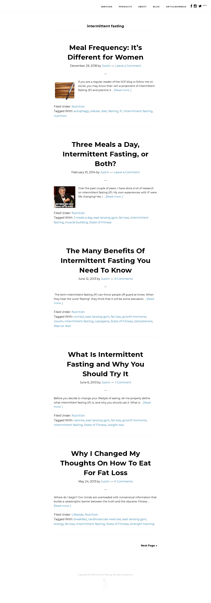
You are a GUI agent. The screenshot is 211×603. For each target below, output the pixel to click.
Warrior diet (62, 326)
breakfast (80, 519)
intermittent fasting (138, 111)
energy (59, 524)
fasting (113, 111)
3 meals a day (83, 217)
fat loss (124, 217)
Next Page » (149, 545)
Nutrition (78, 106)
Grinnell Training (18, 6)
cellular (95, 111)
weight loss (116, 425)
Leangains (102, 321)
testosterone (143, 321)
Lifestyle (78, 514)
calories (79, 420)
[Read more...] (122, 90)
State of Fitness (100, 222)
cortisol (79, 316)
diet (104, 111)
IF (121, 111)
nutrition (60, 116)
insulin (58, 321)
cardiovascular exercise (104, 519)
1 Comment (123, 382)
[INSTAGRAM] (195, 6)
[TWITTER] (200, 6)
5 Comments (123, 481)
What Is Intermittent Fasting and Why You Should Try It (105, 364)
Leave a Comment (128, 65)
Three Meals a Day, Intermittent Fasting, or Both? (105, 154)
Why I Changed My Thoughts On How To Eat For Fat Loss (105, 463)
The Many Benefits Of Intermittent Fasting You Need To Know (106, 260)
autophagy (81, 111)
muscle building (76, 222)
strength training (142, 524)
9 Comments (123, 278)
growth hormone (134, 316)
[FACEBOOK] (191, 6)
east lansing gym (106, 217)
